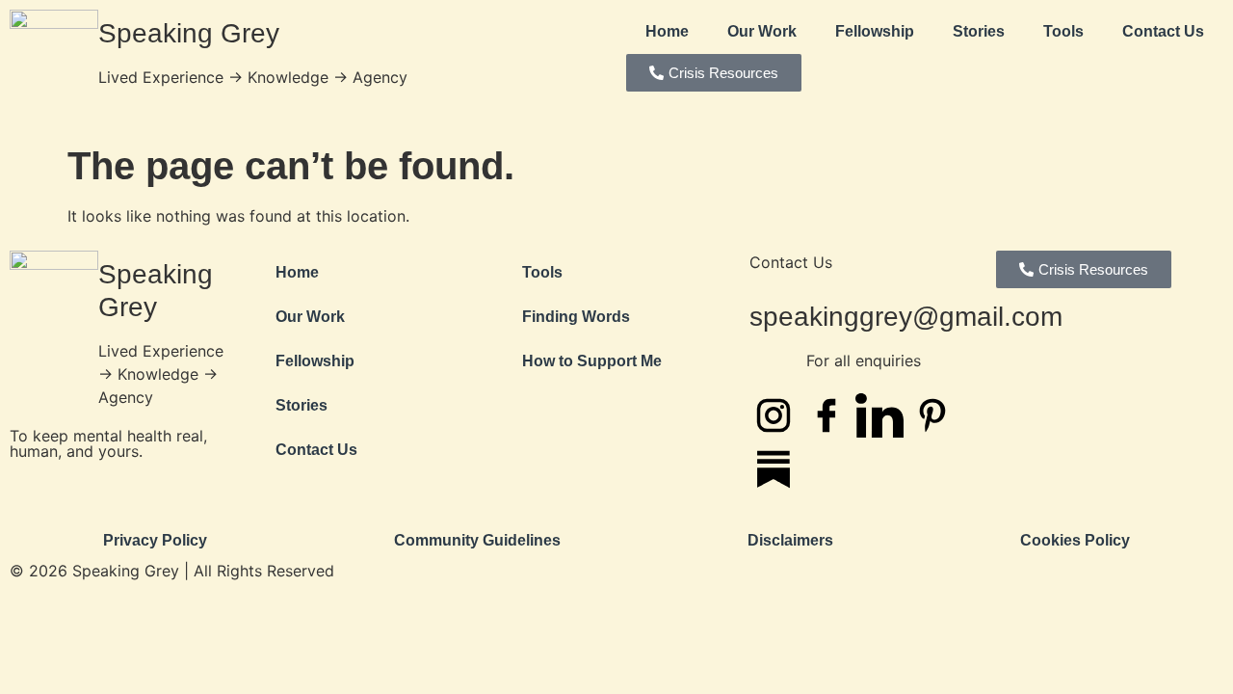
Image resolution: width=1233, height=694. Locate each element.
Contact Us (1163, 31)
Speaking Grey (188, 33)
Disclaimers (790, 540)
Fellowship (874, 31)
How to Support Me (592, 361)
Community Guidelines (477, 540)
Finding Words (576, 316)
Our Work (762, 31)
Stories (979, 31)
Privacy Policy (155, 540)
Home (667, 31)
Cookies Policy (1075, 540)
